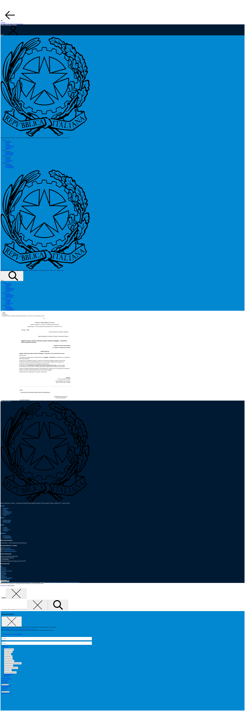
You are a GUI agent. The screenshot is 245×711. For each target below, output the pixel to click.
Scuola (3, 505)
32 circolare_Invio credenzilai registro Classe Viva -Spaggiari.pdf (35, 392)
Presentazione (8, 142)
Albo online (8, 161)
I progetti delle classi (10, 167)
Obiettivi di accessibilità (5, 578)
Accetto (11, 585)
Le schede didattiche (10, 166)
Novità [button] (4, 156)
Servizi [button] (4, 150)
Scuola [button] (4, 140)
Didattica (3, 533)
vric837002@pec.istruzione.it (9, 551)
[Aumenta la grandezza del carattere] (1, 580)
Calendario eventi (9, 160)
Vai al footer (20, 23)
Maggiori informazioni (8, 674)
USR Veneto (3, 567)
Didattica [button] (5, 162)
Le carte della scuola (10, 146)
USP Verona (3, 569)
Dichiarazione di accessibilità (6, 577)
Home (4, 312)
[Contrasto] (4, 580)
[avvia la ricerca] (58, 605)
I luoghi (7, 143)
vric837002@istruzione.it (8, 549)
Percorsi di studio (9, 154)
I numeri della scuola (10, 145)
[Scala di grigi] (3, 580)
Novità (4, 313)
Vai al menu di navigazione (12, 23)
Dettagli (4, 585)
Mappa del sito (3, 573)
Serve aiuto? (6, 676)
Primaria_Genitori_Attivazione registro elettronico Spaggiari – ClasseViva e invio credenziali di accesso (23, 315)
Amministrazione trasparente (6, 570)
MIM (1, 566)
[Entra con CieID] (5, 692)
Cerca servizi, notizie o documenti (8, 609)
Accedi (3, 645)
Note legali (3, 575)
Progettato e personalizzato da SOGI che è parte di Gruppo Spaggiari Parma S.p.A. (63, 582)
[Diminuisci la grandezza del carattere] (2, 580)
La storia (7, 149)
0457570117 (8, 548)
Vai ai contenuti (4, 23)
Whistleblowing (4, 576)
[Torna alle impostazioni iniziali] (6, 580)
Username (4, 636)
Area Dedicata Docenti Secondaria (29, 629)
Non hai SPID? (7, 675)
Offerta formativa (9, 165)
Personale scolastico (10, 152)
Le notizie (8, 158)
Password (3, 640)
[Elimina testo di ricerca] (37, 605)
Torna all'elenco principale (24, 399)
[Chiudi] (16, 594)
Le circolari (8, 159)
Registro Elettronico (6, 629)
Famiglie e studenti (9, 153)
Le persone (8, 144)
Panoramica (8, 141)
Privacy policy (3, 574)
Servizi (2, 517)
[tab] (10, 632)
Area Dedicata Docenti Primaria (16, 629)
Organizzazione (9, 148)
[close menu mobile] (10, 19)
